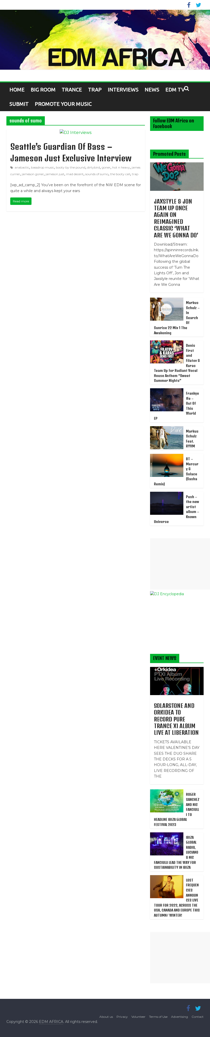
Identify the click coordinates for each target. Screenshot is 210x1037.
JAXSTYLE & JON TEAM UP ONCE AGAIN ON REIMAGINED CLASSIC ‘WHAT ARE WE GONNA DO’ (176, 218)
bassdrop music (42, 167)
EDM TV (175, 89)
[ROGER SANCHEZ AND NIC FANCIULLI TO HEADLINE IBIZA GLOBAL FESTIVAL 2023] (166, 792)
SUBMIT (19, 104)
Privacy (122, 1017)
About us (106, 1017)
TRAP (95, 89)
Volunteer (138, 1017)
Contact (198, 1017)
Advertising (179, 1017)
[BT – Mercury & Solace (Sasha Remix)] (166, 456)
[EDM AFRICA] (105, 40)
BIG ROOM (43, 89)
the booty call (120, 174)
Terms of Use (158, 1017)
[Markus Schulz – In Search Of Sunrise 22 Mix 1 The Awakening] (166, 300)
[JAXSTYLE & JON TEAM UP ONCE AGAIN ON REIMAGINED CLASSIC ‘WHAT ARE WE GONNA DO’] (177, 165)
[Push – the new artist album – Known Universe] (166, 494)
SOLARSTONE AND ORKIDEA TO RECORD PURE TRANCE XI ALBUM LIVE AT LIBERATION (176, 719)
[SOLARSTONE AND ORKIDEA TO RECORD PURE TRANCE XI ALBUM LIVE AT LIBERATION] (177, 669)
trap (135, 174)
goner (106, 167)
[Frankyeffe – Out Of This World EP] (166, 391)
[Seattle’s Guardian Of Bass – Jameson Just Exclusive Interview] (75, 132)
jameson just (55, 174)
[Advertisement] (180, 564)
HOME (17, 89)
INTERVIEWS (123, 89)
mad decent (74, 174)
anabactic (22, 167)
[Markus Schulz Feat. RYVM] (166, 429)
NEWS (152, 89)
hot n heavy (121, 167)
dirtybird (93, 167)
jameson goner (33, 174)
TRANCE (72, 89)
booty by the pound (70, 167)
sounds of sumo (96, 174)
